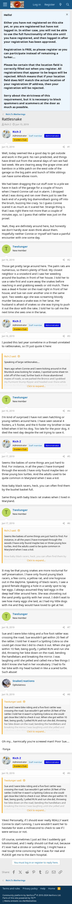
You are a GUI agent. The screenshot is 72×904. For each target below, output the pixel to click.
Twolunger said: (13, 701)
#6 (68, 523)
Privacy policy (30, 888)
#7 (68, 627)
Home (51, 888)
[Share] (63, 147)
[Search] (67, 4)
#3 (68, 336)
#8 (68, 694)
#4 (68, 410)
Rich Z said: (10, 356)
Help (42, 888)
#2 (68, 259)
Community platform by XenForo (32, 895)
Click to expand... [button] (36, 386)
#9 (68, 773)
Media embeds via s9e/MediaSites (20, 900)
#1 (68, 146)
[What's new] (60, 4)
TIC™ (33, 898)
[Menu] (5, 4)
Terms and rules (11, 888)
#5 (68, 456)
